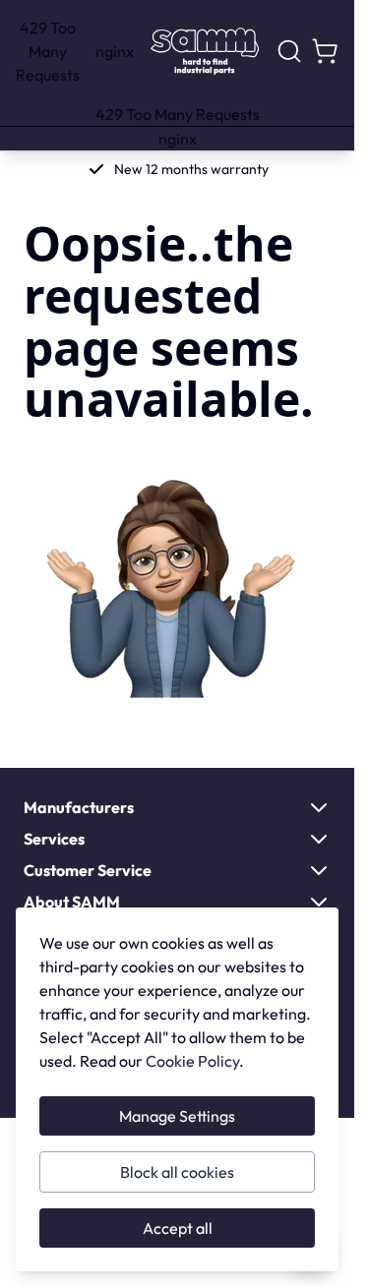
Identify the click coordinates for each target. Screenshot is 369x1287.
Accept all (178, 1228)
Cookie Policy (192, 1061)
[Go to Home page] (205, 51)
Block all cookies (177, 1172)
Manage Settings (177, 1116)
